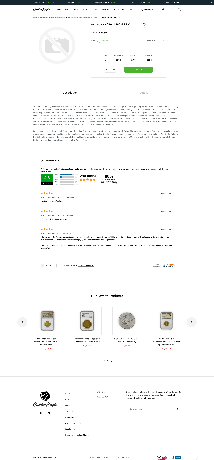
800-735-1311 (103, 397)
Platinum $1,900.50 (106, 2)
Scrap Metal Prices (73, 423)
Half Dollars (44, 18)
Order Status (70, 417)
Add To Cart (138, 69)
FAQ (67, 405)
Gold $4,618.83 (44, 2)
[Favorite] (144, 25)
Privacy (107, 457)
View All (105, 361)
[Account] (162, 9)
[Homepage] (41, 9)
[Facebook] (41, 412)
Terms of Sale (94, 457)
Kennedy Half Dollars (58, 18)
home (35, 18)
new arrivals (150, 395)
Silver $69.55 (74, 2)
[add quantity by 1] (114, 69)
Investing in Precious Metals (77, 435)
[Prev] (22, 322)
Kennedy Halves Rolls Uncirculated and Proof (82, 18)
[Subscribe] (177, 409)
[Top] (195, 457)
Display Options (70, 265)
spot (137, 395)
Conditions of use (121, 457)
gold (155, 392)
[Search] (179, 9)
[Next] (192, 322)
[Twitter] (49, 412)
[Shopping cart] (171, 9)
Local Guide (70, 429)
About (67, 393)
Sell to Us (69, 411)
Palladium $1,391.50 (141, 2)
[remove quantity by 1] (106, 69)
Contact (68, 399)
